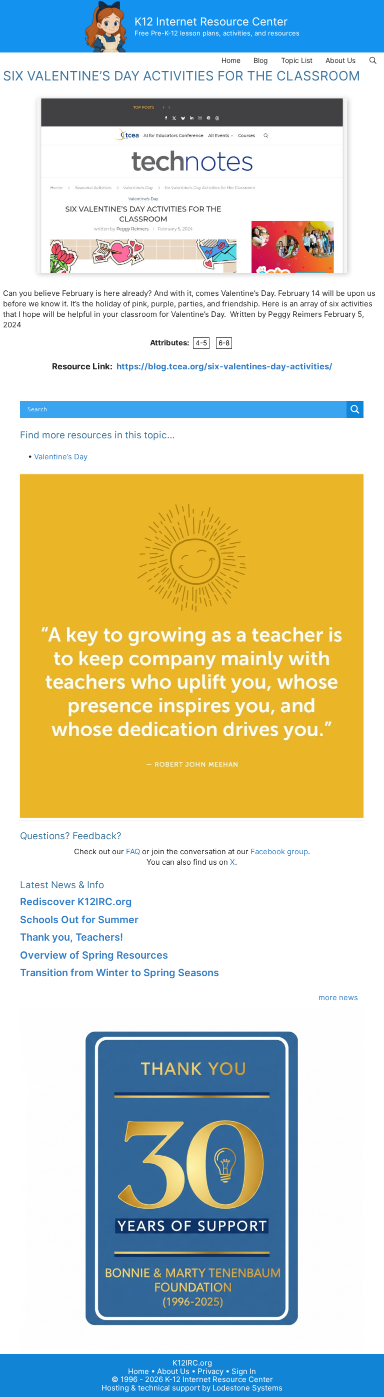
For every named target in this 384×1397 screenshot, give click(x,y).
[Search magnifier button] (355, 409)
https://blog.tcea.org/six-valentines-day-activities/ (224, 366)
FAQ (133, 851)
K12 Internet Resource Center (211, 21)
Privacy (211, 1371)
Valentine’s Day (61, 456)
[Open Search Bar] (373, 60)
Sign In (244, 1371)
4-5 (201, 343)
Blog (261, 60)
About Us (341, 60)
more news (338, 997)
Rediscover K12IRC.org (76, 902)
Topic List (296, 60)
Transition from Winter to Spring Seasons (119, 973)
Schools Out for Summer (79, 920)
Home (231, 60)
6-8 (224, 343)
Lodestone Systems (247, 1388)
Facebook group (279, 851)
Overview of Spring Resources (94, 955)
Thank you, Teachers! (71, 937)
